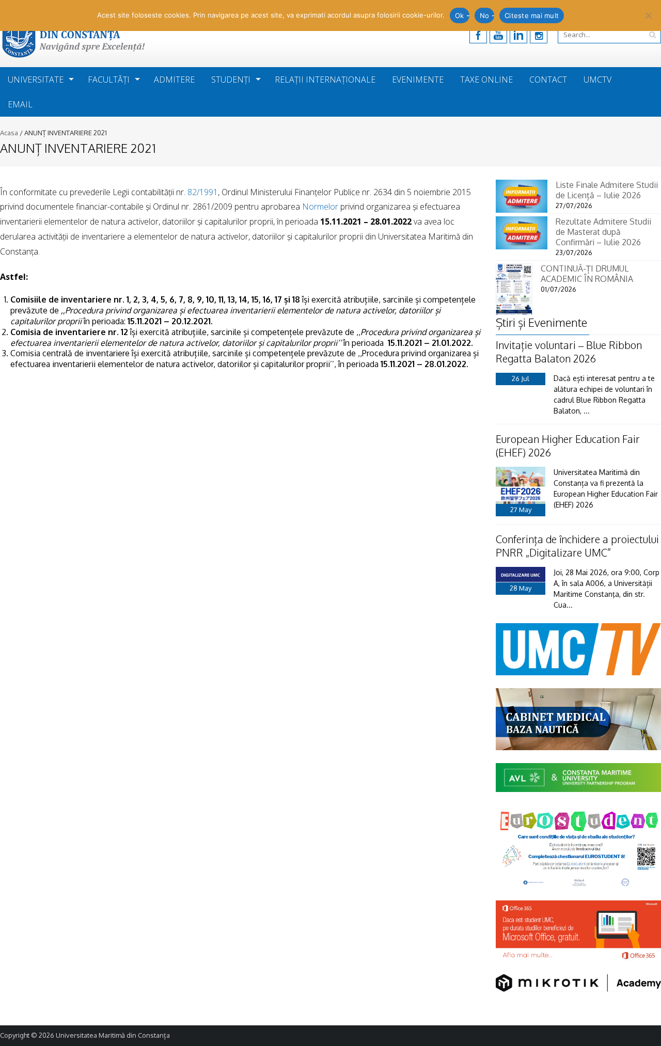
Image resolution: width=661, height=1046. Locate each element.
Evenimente (418, 79)
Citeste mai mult (532, 15)
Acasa (9, 133)
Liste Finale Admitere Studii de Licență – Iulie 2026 (607, 190)
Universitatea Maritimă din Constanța (113, 1035)
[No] (648, 15)
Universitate (36, 79)
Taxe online (486, 79)
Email (20, 104)
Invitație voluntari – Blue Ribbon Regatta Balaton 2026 (569, 351)
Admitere (174, 79)
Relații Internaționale (325, 79)
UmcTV (597, 79)
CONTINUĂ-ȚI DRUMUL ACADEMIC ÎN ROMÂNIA (587, 273)
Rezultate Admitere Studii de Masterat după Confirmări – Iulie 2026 (603, 231)
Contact (548, 79)
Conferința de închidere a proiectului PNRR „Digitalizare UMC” (577, 545)
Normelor (320, 206)
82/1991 (202, 192)
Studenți (230, 79)
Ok (459, 15)
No (485, 15)
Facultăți (109, 79)
